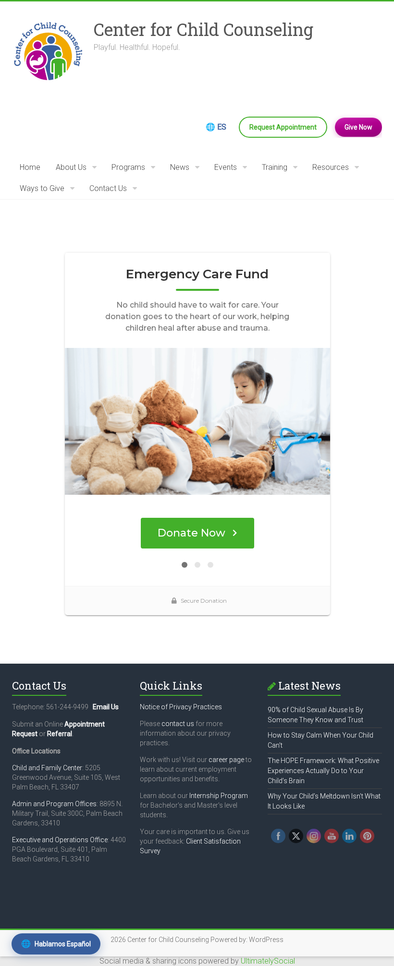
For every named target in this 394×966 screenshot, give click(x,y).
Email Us (106, 707)
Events (225, 167)
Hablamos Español (56, 943)
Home (30, 167)
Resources (330, 167)
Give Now (358, 127)
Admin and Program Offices (54, 804)
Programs (128, 167)
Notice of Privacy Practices (181, 707)
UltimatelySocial (268, 961)
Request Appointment (283, 127)
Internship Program (218, 795)
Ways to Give (42, 188)
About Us (71, 167)
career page (226, 759)
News (179, 167)
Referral (59, 734)
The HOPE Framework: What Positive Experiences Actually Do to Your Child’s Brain (323, 771)
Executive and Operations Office (60, 840)
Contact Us (108, 188)
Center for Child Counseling (203, 29)
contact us (177, 723)
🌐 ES (216, 126)
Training (274, 167)
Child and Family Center (47, 768)
